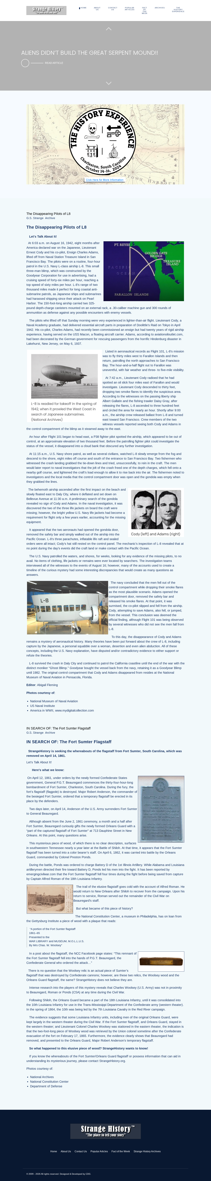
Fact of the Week (121, 1151)
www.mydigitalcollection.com (74, 710)
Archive (50, 218)
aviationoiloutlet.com (168, 334)
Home (53, 1151)
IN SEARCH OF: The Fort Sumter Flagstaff (58, 728)
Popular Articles (99, 1151)
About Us (66, 1151)
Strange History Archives (147, 1151)
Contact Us (81, 1151)
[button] (109, 83)
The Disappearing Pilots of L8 (48, 214)
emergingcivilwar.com (41, 874)
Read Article (54, 63)
